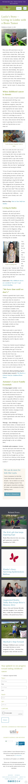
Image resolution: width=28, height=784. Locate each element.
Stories (17, 775)
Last (2, 690)
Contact (20, 778)
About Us (22, 777)
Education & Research (10, 777)
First (2, 684)
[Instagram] (17, 781)
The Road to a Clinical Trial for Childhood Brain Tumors (14, 375)
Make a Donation (12, 494)
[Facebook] (8, 781)
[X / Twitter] (11, 781)
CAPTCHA (4, 708)
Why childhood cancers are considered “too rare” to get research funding (13, 283)
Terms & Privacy (10, 778)
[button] (25, 8)
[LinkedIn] (13, 781)
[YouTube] (15, 781)
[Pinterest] (19, 781)
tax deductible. (18, 755)
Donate (19, 8)
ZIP (2, 701)
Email (3, 694)
